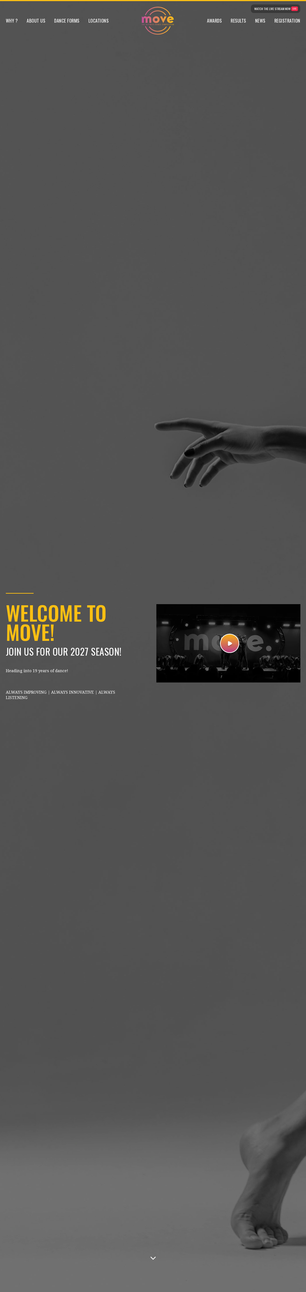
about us (36, 21)
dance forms (67, 21)
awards (214, 21)
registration (287, 21)
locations (98, 21)
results (238, 21)
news (260, 21)
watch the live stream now (272, 8)
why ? (12, 21)
